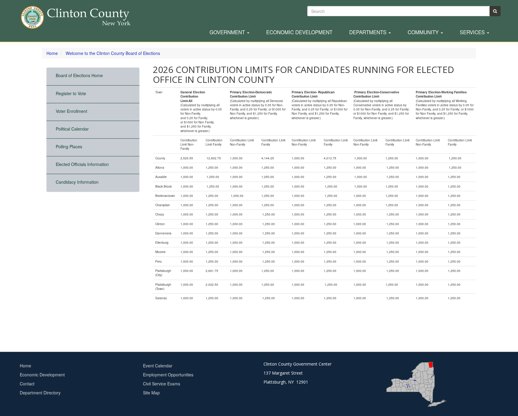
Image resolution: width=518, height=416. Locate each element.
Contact (27, 384)
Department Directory (40, 393)
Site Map (151, 393)
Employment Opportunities (168, 375)
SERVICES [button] (473, 32)
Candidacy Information (77, 182)
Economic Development (299, 32)
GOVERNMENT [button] (228, 32)
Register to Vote (71, 93)
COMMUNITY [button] (424, 32)
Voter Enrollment (71, 111)
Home (52, 53)
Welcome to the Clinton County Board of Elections (113, 53)
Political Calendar (72, 129)
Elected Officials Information (82, 164)
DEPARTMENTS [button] (368, 32)
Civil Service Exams (161, 384)
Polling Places (69, 146)
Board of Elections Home (79, 75)
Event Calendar (157, 366)
